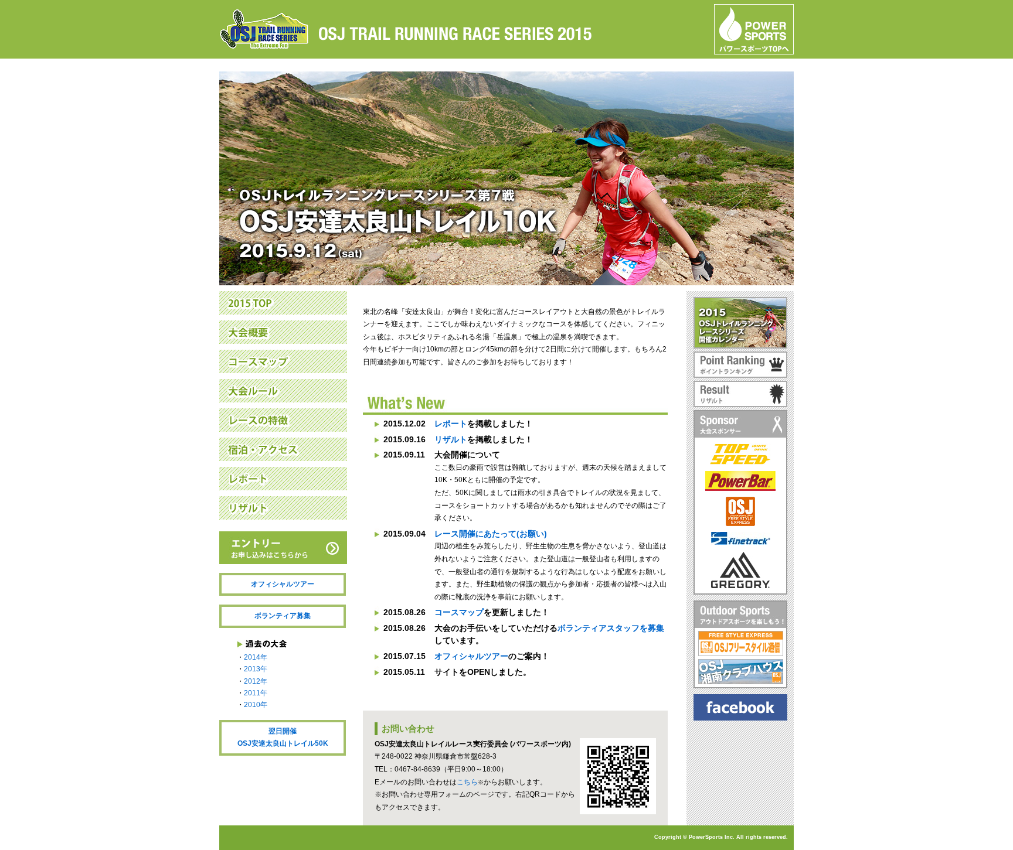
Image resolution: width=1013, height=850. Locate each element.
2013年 (255, 669)
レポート (450, 423)
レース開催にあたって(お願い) (490, 533)
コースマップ (459, 612)
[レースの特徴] (283, 425)
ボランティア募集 (282, 616)
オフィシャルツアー (282, 584)
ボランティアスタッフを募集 (611, 628)
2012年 (255, 681)
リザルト (450, 439)
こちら (467, 782)
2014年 (255, 657)
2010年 (255, 705)
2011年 (255, 693)
